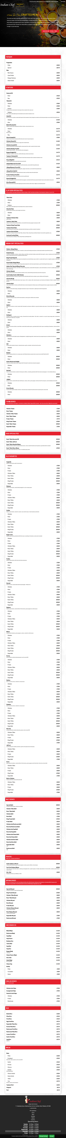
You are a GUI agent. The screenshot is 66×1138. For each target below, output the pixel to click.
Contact (33, 1119)
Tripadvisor (33, 1110)
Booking (33, 1116)
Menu (33, 1114)
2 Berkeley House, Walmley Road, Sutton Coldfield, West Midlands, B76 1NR (44, 1)
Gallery (33, 1118)
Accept (51, 1136)
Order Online (50, 31)
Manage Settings (43, 1136)
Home (33, 1112)
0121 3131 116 (63, 1)
